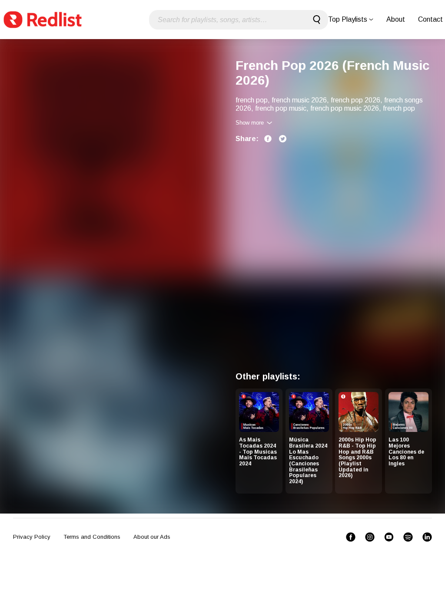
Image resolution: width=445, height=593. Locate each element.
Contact (430, 19)
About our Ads (151, 537)
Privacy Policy (31, 537)
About (395, 19)
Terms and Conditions (91, 537)
